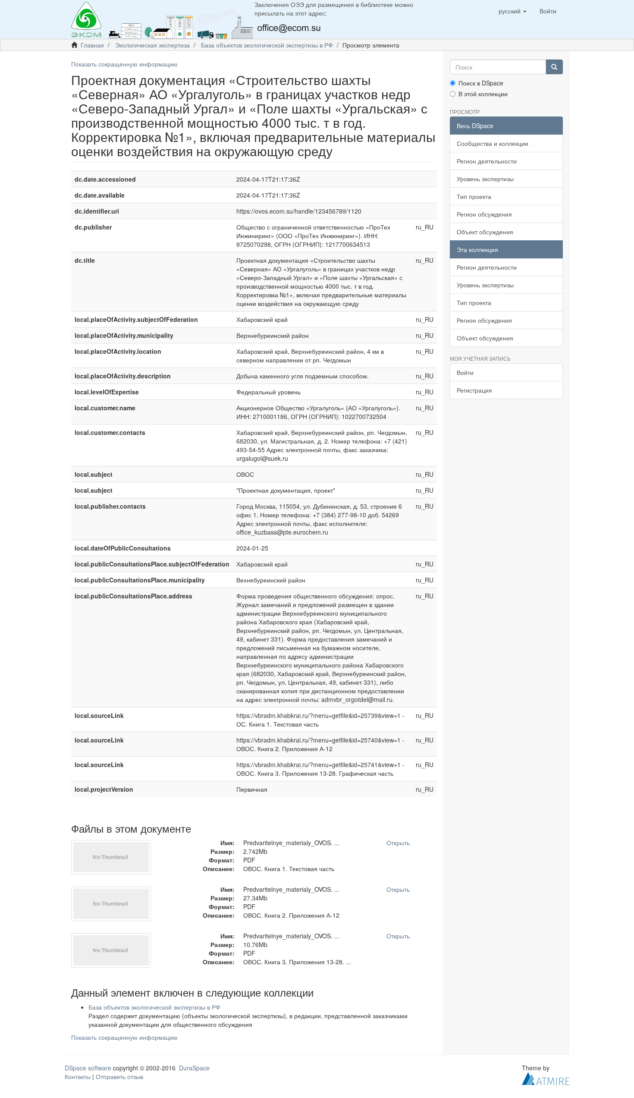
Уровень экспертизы (485, 178)
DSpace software (88, 1067)
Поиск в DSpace (480, 83)
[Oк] (554, 67)
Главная (92, 45)
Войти (465, 372)
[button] (512, 11)
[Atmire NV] (545, 1077)
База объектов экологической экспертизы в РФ (267, 45)
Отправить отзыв (119, 1076)
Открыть (398, 842)
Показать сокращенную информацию (124, 64)
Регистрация (474, 390)
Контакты (78, 1076)
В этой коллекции (483, 93)
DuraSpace (194, 1067)
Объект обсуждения (485, 231)
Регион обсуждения (484, 214)
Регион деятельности (487, 161)
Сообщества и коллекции (492, 143)
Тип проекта (474, 196)
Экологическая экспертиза (152, 45)
